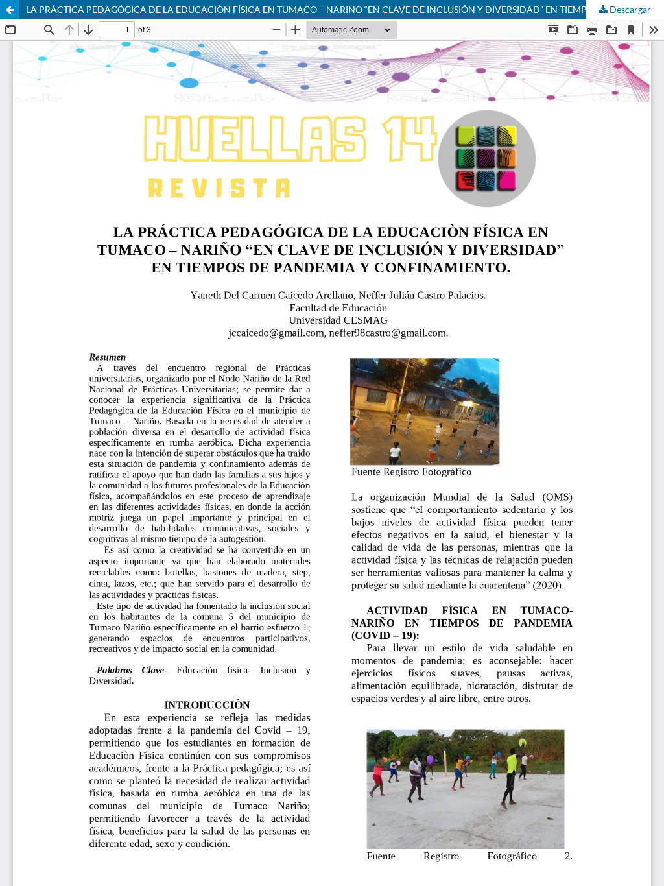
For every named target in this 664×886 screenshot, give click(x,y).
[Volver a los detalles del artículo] (9, 9)
